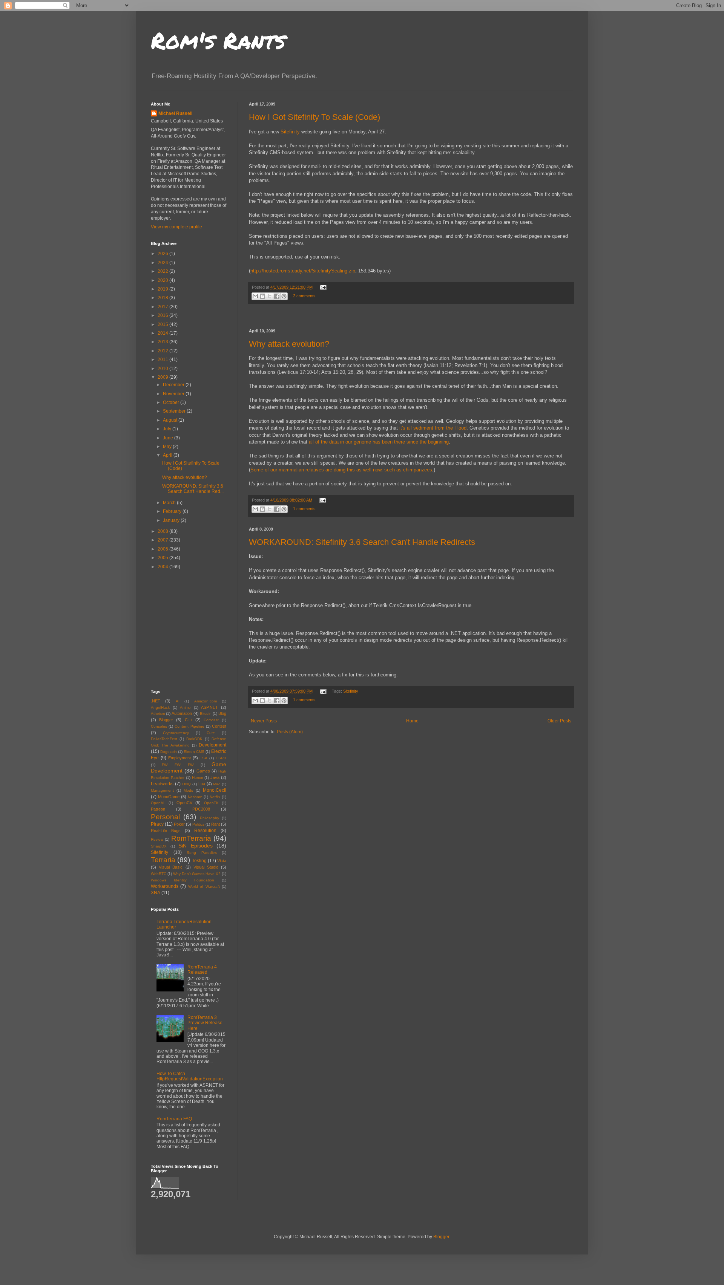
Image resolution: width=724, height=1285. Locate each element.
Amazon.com (205, 701)
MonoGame (168, 796)
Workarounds (164, 886)
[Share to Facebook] (277, 296)
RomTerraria (191, 838)
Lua (201, 784)
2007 (163, 540)
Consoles (159, 726)
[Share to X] (269, 296)
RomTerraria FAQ (174, 1118)
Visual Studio (205, 867)
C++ (188, 719)
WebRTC (158, 874)
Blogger (166, 719)
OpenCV (184, 802)
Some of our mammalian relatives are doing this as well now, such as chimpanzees (341, 470)
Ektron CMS (194, 752)
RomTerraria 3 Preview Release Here (204, 1023)
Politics (198, 824)
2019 (163, 289)
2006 (163, 549)
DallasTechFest (164, 739)
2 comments (304, 296)
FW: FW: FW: (178, 765)
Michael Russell (175, 113)
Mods (188, 790)
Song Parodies (202, 853)
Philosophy (209, 818)
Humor (197, 778)
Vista (221, 860)
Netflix (215, 797)
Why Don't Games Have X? (197, 874)
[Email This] (255, 296)
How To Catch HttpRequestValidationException (189, 1076)
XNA (155, 892)
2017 (163, 306)
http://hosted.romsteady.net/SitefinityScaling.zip (302, 271)
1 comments (304, 508)
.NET (155, 701)
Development (212, 745)
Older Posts (559, 721)
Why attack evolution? (289, 344)
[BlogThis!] (262, 296)
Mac (216, 784)
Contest (219, 726)
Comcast (211, 720)
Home (412, 721)
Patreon (158, 809)
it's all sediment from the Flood (432, 428)
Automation (182, 713)
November (174, 393)
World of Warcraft (204, 886)
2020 (163, 280)
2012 (163, 350)
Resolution (205, 830)
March (170, 502)
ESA (203, 758)
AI (177, 701)
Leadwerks (162, 783)
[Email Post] (322, 287)
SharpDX (159, 846)
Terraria (163, 860)
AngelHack (160, 707)
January (172, 520)
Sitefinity (290, 132)
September (175, 411)
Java (214, 777)
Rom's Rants (218, 40)
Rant (215, 824)
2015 (163, 324)
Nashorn (195, 797)
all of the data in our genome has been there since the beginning (379, 442)
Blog (222, 713)
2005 (163, 557)
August (170, 420)
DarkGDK (194, 739)
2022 (163, 271)
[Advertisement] (411, 317)
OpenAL (158, 803)
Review (157, 839)
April (168, 455)
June (168, 438)
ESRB (221, 758)
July (167, 428)
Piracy (157, 824)
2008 (163, 531)
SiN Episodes (195, 846)
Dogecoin (168, 752)
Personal (165, 817)
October (171, 402)
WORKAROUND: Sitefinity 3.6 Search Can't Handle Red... (193, 488)
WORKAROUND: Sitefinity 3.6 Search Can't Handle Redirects (362, 542)
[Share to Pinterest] (284, 296)
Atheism (158, 713)
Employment (179, 758)
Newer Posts (264, 721)
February (173, 511)
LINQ (186, 784)
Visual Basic (171, 867)
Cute (211, 733)
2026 (163, 253)
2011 (163, 359)
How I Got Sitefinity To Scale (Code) (314, 117)
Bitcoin (206, 713)
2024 (163, 262)
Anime (185, 707)
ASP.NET (209, 707)
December (174, 384)
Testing (199, 860)
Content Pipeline (189, 726)
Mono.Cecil (214, 790)
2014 (163, 333)
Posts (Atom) (290, 731)
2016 (163, 315)
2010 (163, 368)
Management (162, 790)
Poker (179, 824)
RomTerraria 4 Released (202, 969)
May (168, 446)
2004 (163, 566)
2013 (163, 341)
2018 (163, 297)
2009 (163, 377)
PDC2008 (201, 809)
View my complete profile (176, 226)
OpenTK (211, 803)
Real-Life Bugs (166, 830)
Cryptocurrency (176, 733)
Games (203, 771)
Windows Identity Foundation (182, 880)
